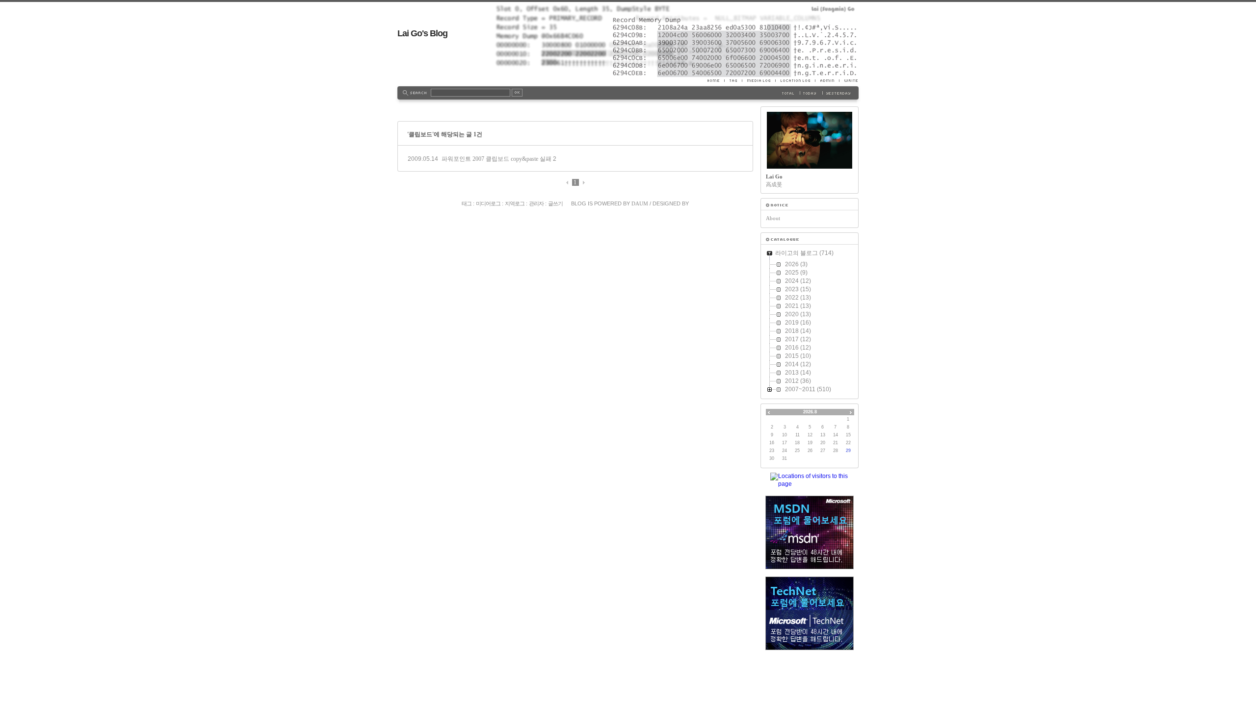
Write (849, 80)
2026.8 (810, 411)
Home (715, 80)
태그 (466, 203)
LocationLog (795, 80)
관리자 (536, 203)
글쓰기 (555, 203)
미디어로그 (488, 203)
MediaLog (758, 80)
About (773, 218)
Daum (639, 203)
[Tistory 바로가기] (809, 205)
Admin (827, 80)
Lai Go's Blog (422, 33)
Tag (733, 80)
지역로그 (514, 203)
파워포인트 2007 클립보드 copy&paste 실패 (496, 158)
